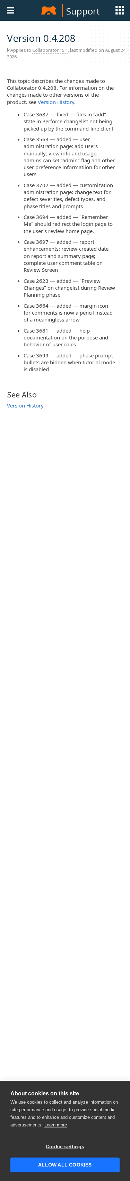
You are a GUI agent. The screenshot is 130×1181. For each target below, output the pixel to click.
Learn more (55, 1124)
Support (83, 11)
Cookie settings (65, 1146)
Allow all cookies (65, 1165)
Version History (56, 101)
